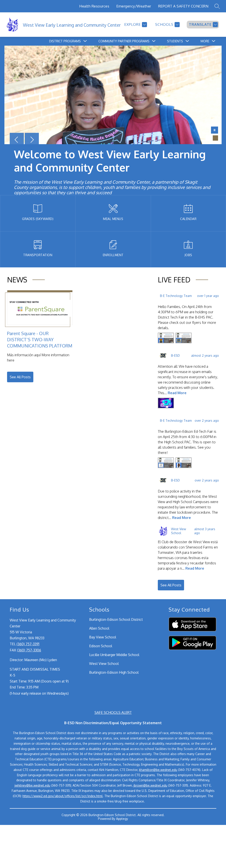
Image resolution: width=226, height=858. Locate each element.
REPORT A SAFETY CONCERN (183, 6)
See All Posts (20, 377)
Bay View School (102, 637)
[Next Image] (32, 140)
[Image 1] (208, 138)
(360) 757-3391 (28, 644)
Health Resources (94, 6)
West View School (104, 663)
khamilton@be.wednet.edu (158, 770)
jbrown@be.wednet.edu (150, 785)
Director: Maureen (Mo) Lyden (33, 660)
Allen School (99, 628)
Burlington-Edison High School (114, 672)
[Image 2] (215, 138)
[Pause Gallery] (214, 130)
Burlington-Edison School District (116, 619)
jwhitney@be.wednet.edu (32, 785)
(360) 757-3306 (29, 650)
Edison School (100, 646)
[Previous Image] (17, 140)
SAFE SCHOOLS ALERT (113, 712)
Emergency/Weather (133, 6)
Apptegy (122, 819)
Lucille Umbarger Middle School (114, 655)
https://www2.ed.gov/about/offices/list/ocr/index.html (63, 796)
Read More (177, 393)
